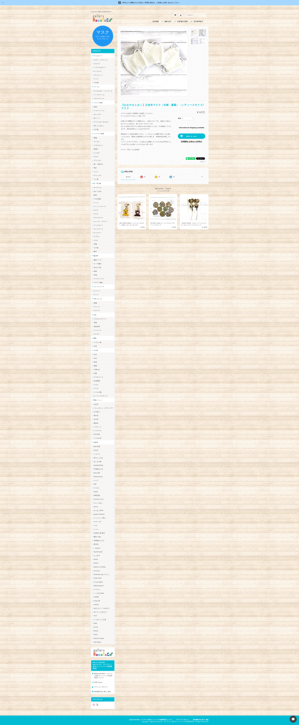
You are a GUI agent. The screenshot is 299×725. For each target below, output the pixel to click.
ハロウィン (97, 427)
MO (95, 484)
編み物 (95, 255)
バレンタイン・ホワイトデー (104, 408)
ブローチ (97, 63)
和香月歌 (97, 495)
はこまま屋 (97, 461)
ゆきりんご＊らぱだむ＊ (102, 608)
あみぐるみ (97, 267)
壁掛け (96, 149)
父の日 (96, 419)
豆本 (95, 346)
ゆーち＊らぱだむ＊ (101, 612)
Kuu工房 (97, 473)
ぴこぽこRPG (98, 510)
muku (96, 491)
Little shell (98, 578)
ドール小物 (97, 392)
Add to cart (191, 136)
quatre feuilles (99, 514)
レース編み (97, 263)
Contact (198, 21)
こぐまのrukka (99, 593)
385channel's (99, 585)
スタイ (96, 240)
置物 (95, 138)
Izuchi (96, 450)
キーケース (97, 187)
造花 (95, 362)
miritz (96, 559)
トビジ (96, 480)
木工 (95, 358)
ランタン (97, 141)
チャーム (96, 87)
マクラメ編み (98, 282)
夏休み (96, 423)
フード (96, 294)
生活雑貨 (97, 381)
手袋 (95, 275)
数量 (179, 118)
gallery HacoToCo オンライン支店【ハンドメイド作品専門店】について (103, 675)
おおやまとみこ (99, 499)
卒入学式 (97, 434)
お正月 (96, 404)
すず (95, 615)
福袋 (95, 365)
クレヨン (97, 334)
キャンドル (97, 175)
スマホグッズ (98, 377)
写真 (95, 373)
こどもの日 (97, 438)
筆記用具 (97, 326)
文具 (94, 315)
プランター (97, 160)
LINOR (96, 597)
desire (96, 563)
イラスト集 (97, 342)
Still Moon (97, 642)
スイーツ (97, 291)
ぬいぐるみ (97, 191)
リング (96, 79)
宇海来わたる (98, 469)
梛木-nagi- (97, 537)
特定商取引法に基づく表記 (102, 691)
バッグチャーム (99, 94)
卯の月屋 (97, 446)
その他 (96, 82)
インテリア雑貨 (98, 133)
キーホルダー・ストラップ (103, 91)
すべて (128, 177)
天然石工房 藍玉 (99, 533)
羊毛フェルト (98, 299)
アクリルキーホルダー (101, 122)
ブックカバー (98, 225)
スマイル (97, 589)
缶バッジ (97, 118)
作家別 (95, 442)
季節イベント (98, 400)
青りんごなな (98, 458)
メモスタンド (98, 145)
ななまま (97, 570)
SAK (95, 623)
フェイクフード (98, 286)
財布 (95, 195)
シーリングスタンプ (101, 396)
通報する (202, 161)
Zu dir (96, 627)
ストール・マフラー (101, 221)
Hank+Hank (98, 552)
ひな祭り (97, 411)
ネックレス (97, 71)
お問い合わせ (98, 682)
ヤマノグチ (97, 521)
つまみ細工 (97, 199)
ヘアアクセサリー (100, 67)
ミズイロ (97, 454)
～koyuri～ (97, 548)
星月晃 (96, 544)
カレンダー (97, 114)
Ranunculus (98, 476)
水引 (95, 354)
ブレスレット (98, 75)
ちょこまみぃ (98, 503)
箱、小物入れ (98, 164)
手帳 (95, 322)
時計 (95, 168)
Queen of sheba (100, 567)
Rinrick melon (99, 638)
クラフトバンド (99, 278)
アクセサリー (98, 56)
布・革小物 (97, 183)
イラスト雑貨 (98, 102)
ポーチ (96, 210)
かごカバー (97, 232)
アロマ (96, 156)
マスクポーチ (98, 217)
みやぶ (96, 506)
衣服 (95, 244)
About (168, 21)
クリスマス (97, 430)
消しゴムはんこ (99, 125)
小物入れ (97, 369)
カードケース (98, 229)
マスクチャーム (99, 98)
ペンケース (97, 330)
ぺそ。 (96, 525)
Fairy (96, 634)
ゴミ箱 (96, 179)
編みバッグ (97, 260)
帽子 (95, 251)
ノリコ (96, 529)
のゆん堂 (97, 601)
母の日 (96, 415)
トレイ (96, 171)
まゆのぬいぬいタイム (101, 574)
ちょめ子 (97, 555)
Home (156, 21)
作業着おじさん (99, 540)
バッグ (96, 202)
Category (182, 21)
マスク (96, 214)
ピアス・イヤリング (101, 60)
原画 (95, 107)
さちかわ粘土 (98, 582)
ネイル (96, 388)
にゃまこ (97, 488)
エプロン (97, 236)
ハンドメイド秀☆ (100, 518)
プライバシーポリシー (101, 687)
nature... (97, 604)
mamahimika (98, 465)
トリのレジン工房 (100, 619)
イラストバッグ (99, 110)
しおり (96, 384)
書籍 (94, 338)
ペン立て (97, 153)
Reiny (96, 631)
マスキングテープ (100, 319)
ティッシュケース (100, 206)
